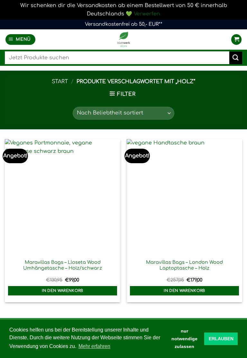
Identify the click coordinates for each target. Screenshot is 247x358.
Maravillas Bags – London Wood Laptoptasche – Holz (184, 265)
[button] (20, 39)
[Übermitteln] (235, 58)
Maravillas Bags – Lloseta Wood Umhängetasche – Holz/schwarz (62, 265)
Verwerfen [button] (147, 14)
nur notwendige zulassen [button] (184, 338)
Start (60, 82)
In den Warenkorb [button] (62, 291)
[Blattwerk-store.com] (123, 39)
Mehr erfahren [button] (94, 346)
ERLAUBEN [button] (221, 338)
